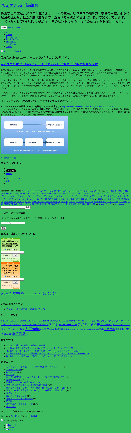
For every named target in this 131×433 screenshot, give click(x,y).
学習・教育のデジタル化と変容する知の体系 (26, 385)
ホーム (9, 32)
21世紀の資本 (5, 321)
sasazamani (119, 204)
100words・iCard (13, 370)
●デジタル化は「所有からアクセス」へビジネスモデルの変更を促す (49, 64)
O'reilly (92, 193)
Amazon (16, 321)
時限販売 (80, 201)
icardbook (10, 374)
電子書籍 (19, 334)
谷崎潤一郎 (45, 204)
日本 (41, 329)
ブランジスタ (22, 199)
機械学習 (58, 329)
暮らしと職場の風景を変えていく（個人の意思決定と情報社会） (36, 390)
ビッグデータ (106, 325)
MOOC (78, 321)
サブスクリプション (34, 196)
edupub (39, 321)
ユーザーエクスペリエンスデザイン (78, 199)
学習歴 (20, 201)
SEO (98, 193)
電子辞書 (73, 204)
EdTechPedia (11, 37)
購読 (8, 250)
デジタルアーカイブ (93, 196)
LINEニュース (82, 193)
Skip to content (14, 27)
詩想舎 (9, 47)
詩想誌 (9, 401)
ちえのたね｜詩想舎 (19, 5)
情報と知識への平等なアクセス (46, 201)
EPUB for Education (14, 39)
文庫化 (72, 201)
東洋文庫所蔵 (100, 201)
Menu (4, 27)
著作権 (14, 204)
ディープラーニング (68, 325)
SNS (82, 321)
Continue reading (10, 158)
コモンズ (19, 196)
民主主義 (67, 329)
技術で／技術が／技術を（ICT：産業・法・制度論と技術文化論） (36, 388)
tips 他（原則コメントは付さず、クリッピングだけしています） (36, 377)
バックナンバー (9, 258)
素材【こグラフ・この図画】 (19, 398)
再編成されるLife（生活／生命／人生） (24, 382)
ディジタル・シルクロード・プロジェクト (63, 196)
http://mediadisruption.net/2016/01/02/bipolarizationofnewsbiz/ (87, 106)
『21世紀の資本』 (95, 321)
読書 (37, 204)
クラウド (44, 325)
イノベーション (27, 325)
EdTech (23, 321)
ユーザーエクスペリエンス (49, 199)
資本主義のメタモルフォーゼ (19, 404)
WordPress (15, 416)
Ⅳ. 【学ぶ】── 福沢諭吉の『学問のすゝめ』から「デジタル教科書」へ (39, 356)
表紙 (20, 204)
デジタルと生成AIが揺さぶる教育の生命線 (25, 309)
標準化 (51, 329)
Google (66, 320)
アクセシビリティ (108, 321)
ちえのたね (11, 44)
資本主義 (109, 329)
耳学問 (7, 204)
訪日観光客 (29, 204)
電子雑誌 (82, 204)
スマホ (53, 324)
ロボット (14, 329)
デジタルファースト (112, 196)
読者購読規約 (7, 255)
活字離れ (123, 201)
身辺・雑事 (11, 407)
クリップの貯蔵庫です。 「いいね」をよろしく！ (30, 293)
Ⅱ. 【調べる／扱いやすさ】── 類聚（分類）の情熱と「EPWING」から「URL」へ (44, 351)
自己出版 (79, 329)
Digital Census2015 (23, 193)
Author (9, 34)
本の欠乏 (89, 201)
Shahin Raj (34, 416)
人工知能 (32, 329)
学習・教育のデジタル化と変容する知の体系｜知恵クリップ (10, 243)
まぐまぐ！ (16, 261)
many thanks (11, 41)
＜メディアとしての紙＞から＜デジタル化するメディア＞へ (49, 191)
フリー (33, 199)
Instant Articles (69, 193)
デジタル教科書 (89, 324)
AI (11, 320)
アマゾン (105, 193)
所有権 (64, 201)
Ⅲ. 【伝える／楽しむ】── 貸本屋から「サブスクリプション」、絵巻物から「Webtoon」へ (47, 353)
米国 (73, 329)
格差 (46, 329)
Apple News (9, 193)
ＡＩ (28, 334)
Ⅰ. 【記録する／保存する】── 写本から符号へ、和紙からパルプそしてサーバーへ (44, 348)
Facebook (58, 193)
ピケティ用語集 (13, 380)
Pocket (9, 173)
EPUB (46, 320)
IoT (73, 320)
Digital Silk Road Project (42, 193)
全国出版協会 (109, 199)
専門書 (28, 201)
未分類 (9, 393)
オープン (10, 196)
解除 (15, 250)
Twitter (87, 321)
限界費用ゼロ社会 (59, 204)
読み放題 (95, 329)
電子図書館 (120, 329)
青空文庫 (91, 204)
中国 (21, 329)
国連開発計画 (10, 201)
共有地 (120, 199)
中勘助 (99, 199)
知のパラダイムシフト (88, 191)
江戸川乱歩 (112, 201)
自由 (85, 329)
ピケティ (118, 324)
